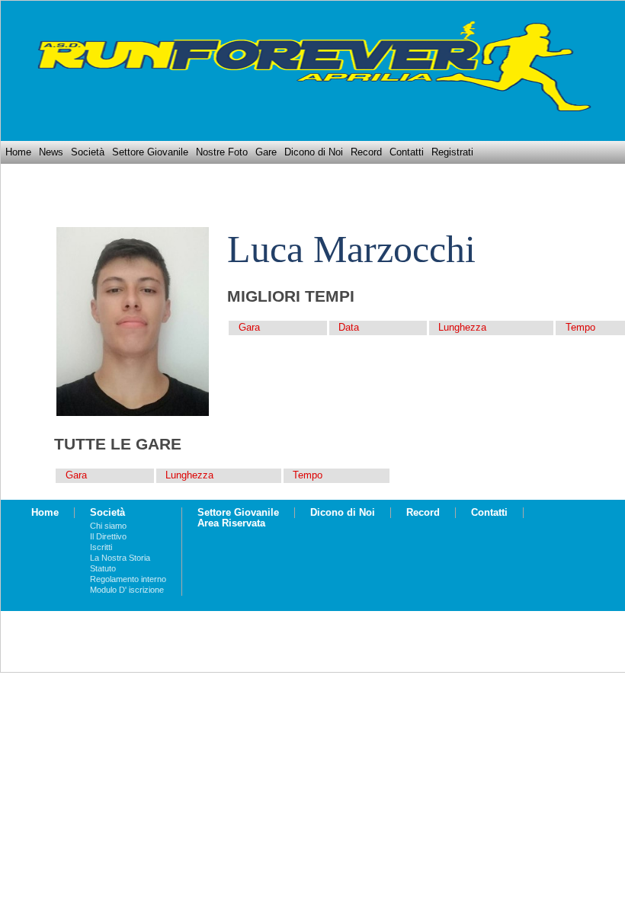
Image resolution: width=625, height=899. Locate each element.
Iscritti (101, 547)
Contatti (406, 152)
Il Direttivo (108, 536)
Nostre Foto (222, 152)
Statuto (103, 568)
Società (87, 152)
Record (366, 152)
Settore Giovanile (150, 152)
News (51, 152)
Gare (266, 152)
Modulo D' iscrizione (127, 589)
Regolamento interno (128, 579)
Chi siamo (108, 525)
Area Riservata (231, 523)
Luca (265, 249)
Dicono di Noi (313, 152)
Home (18, 152)
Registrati (452, 152)
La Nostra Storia (120, 557)
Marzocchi (394, 249)
